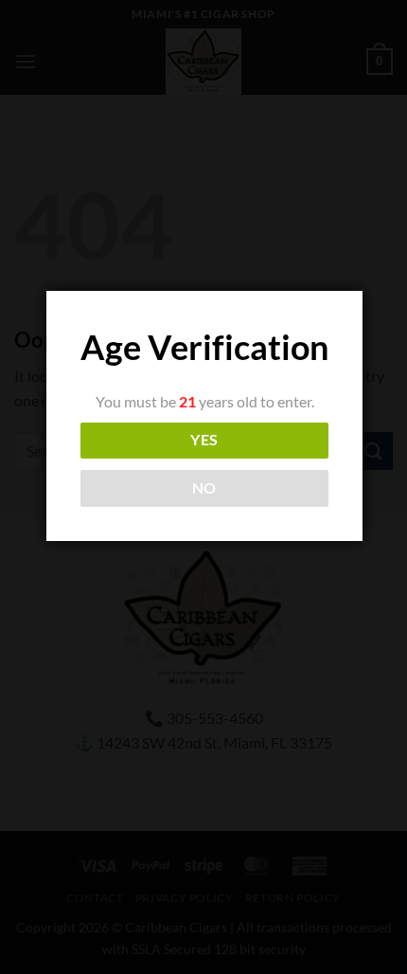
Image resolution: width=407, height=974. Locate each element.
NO (204, 487)
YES (204, 439)
